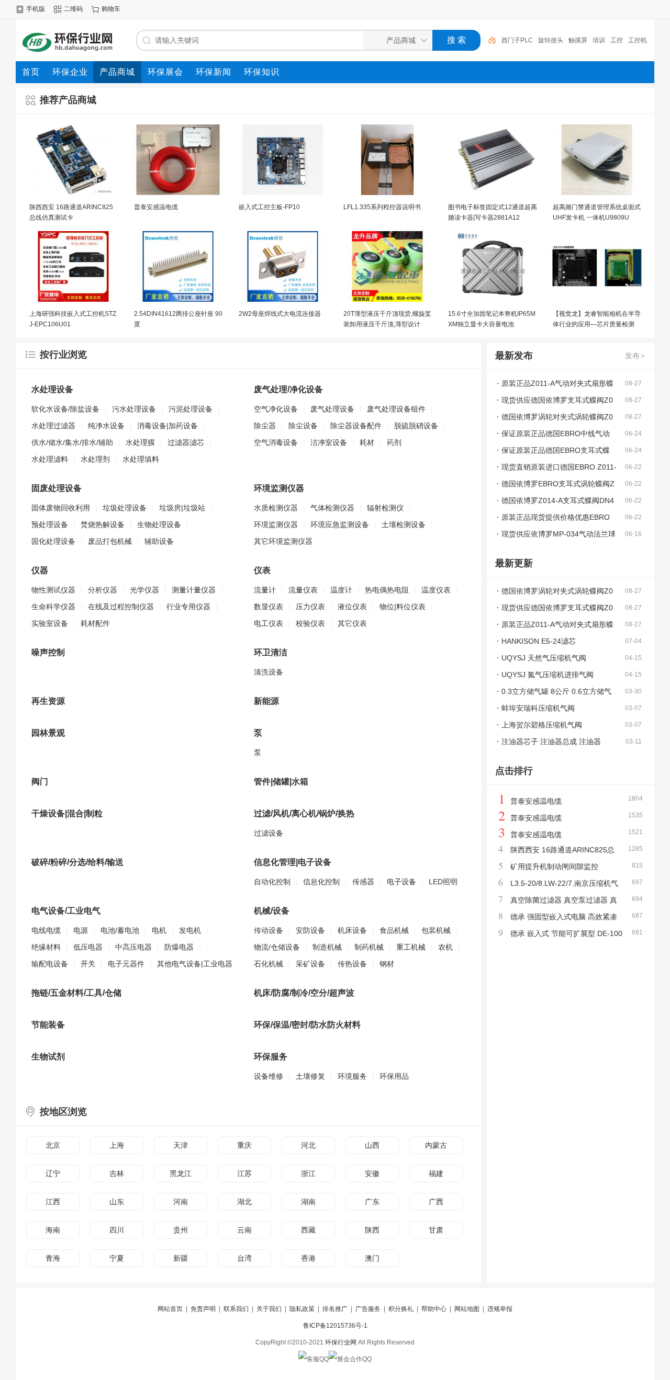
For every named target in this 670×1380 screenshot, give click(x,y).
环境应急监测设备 (339, 524)
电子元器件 (126, 964)
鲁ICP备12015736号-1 (335, 1325)
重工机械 (411, 947)
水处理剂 (95, 459)
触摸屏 (541, 40)
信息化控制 (321, 881)
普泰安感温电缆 (156, 207)
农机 (445, 947)
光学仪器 (144, 590)
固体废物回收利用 (60, 508)
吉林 (116, 1173)
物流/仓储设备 (277, 947)
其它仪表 (352, 623)
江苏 (244, 1173)
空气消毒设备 (276, 442)
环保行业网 (340, 1342)
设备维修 (268, 1076)
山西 (372, 1145)
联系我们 (236, 1309)
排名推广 (335, 1309)
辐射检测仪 (385, 508)
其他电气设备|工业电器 (194, 964)
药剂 (394, 442)
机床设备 (352, 930)
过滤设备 (268, 833)
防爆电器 (179, 947)
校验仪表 (310, 623)
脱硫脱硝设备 (416, 425)
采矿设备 (310, 964)
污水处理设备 (134, 409)
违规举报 (499, 1309)
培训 (562, 40)
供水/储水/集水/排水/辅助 (72, 442)
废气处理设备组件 (396, 409)
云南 (244, 1230)
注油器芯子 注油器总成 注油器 (551, 741)
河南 (180, 1201)
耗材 (367, 442)
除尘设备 (303, 425)
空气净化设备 (276, 409)
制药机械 (369, 947)
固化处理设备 (53, 541)
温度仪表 (436, 590)
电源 (80, 930)
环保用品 (394, 1076)
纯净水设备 (106, 425)
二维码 (73, 9)
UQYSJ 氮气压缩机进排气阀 (547, 674)
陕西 (372, 1230)
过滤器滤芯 (186, 442)
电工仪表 (268, 623)
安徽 (372, 1173)
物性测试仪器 (53, 590)
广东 (372, 1201)
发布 (635, 355)
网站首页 (170, 1309)
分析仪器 (102, 590)
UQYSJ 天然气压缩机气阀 (543, 658)
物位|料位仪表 (402, 606)
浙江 (308, 1173)
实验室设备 (49, 623)
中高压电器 (133, 947)
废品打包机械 (110, 541)
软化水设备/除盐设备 (65, 409)
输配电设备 (49, 964)
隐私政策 (302, 1309)
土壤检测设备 (404, 524)
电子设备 (401, 881)
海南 (53, 1230)
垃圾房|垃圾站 (182, 508)
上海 (116, 1145)
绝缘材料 (46, 947)
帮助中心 (433, 1309)
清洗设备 (268, 672)
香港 (308, 1258)
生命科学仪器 (53, 606)
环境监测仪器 (276, 524)
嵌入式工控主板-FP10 (269, 207)
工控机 (600, 40)
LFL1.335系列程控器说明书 (382, 207)
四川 (116, 1230)
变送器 (625, 40)
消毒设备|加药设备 (167, 425)
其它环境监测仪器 (283, 541)
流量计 (265, 590)
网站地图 (466, 1309)
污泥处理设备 (191, 409)
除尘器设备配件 (356, 425)
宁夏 (116, 1258)
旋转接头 (514, 40)
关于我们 (269, 1309)
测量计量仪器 (194, 590)
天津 (180, 1145)
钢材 (386, 964)
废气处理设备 (332, 409)
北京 (53, 1145)
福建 (436, 1173)
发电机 (190, 930)
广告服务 (368, 1309)
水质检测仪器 (276, 508)
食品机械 (394, 930)
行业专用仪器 (188, 606)
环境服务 (352, 1076)
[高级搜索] (488, 40)
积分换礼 (401, 1309)
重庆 (244, 1145)
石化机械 (268, 964)
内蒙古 (436, 1145)
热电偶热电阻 (387, 590)
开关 (88, 964)
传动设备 (268, 930)
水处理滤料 (49, 459)
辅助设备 (159, 541)
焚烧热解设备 (103, 524)
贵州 (180, 1230)
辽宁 (53, 1173)
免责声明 (203, 1309)
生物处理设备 (159, 524)
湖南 (308, 1201)
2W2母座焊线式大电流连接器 (280, 313)
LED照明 (443, 881)
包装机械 (436, 930)
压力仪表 (310, 606)
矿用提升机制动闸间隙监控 (554, 866)
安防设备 (310, 930)
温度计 (341, 590)
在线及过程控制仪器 (121, 606)
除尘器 (265, 425)
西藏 (308, 1230)
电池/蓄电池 (119, 930)
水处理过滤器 (53, 425)
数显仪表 (268, 606)
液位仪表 (352, 606)
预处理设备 (49, 524)
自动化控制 (272, 881)
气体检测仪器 (332, 508)
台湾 (244, 1258)
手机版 (35, 9)
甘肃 (436, 1230)
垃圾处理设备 (125, 508)
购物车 (111, 9)
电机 (159, 930)
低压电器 (88, 947)
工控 (580, 40)
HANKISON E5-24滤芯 (538, 641)
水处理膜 (140, 442)
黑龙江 (181, 1173)
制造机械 (327, 947)
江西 (53, 1201)
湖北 (244, 1201)
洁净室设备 (328, 442)
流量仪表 (303, 590)
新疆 (180, 1258)
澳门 (372, 1258)
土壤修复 (310, 1076)
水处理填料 (140, 459)
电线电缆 (46, 930)
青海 (53, 1258)
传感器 (363, 881)
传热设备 (352, 964)
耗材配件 (95, 623)
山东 (116, 1201)
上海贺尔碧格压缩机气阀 (541, 725)
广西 (436, 1201)
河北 (308, 1145)
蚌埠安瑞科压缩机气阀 (538, 708)
